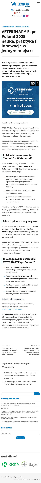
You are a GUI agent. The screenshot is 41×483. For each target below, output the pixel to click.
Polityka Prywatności (15, 477)
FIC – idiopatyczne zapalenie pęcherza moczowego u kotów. (19, 422)
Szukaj (37, 394)
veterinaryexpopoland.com (12, 309)
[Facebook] (24, 16)
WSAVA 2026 (8, 378)
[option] (26, 464)
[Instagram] (27, 16)
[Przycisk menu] (38, 2)
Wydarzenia (25, 27)
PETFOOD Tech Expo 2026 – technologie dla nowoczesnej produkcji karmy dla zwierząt (18, 404)
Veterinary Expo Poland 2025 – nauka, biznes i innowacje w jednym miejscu (9, 351)
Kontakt (4, 477)
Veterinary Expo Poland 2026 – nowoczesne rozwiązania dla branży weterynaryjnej (19, 417)
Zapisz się (20, 438)
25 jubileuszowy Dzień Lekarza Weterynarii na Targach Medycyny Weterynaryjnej (31, 351)
